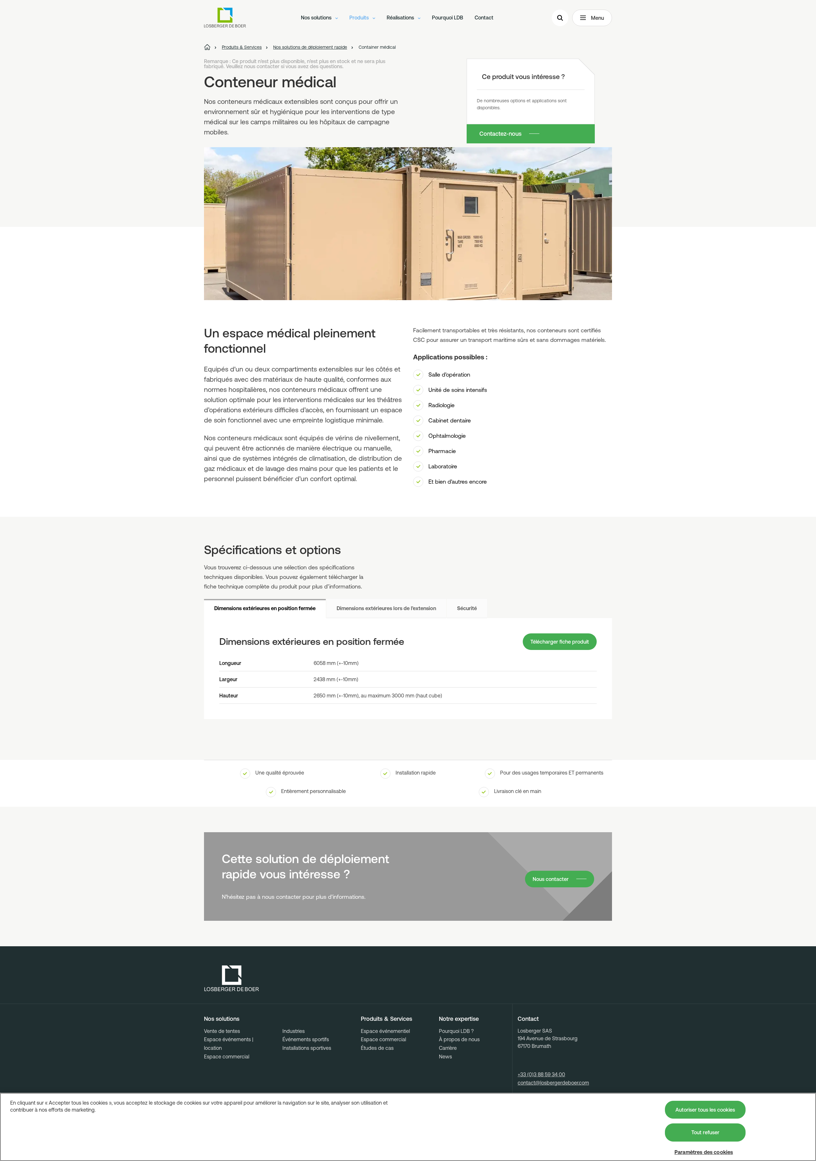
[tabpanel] (408, 668)
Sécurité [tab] (467, 608)
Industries (293, 1031)
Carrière (448, 1048)
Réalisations (401, 17)
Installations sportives (306, 1048)
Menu (597, 18)
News (445, 1056)
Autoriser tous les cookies (705, 1110)
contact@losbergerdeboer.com (553, 1082)
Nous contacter (551, 879)
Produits (359, 17)
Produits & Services (386, 1019)
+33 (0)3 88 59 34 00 (541, 1074)
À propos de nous (459, 1039)
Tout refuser (705, 1132)
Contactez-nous (500, 133)
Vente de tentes (222, 1031)
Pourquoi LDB (447, 17)
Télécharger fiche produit (559, 642)
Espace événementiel (385, 1031)
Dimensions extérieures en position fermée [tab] (265, 608)
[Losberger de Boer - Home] (231, 978)
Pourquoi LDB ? (456, 1031)
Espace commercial (226, 1056)
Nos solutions (317, 17)
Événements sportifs (305, 1039)
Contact (484, 17)
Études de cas (377, 1048)
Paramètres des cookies (703, 1152)
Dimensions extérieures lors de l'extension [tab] (386, 608)
